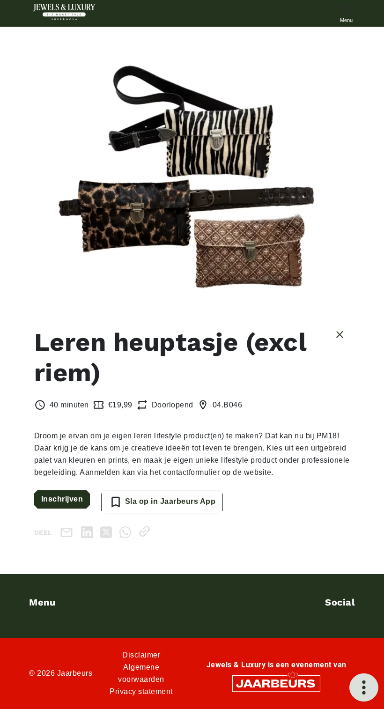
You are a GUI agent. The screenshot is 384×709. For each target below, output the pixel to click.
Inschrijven (62, 499)
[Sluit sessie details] (339, 333)
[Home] (64, 12)
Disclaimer (141, 655)
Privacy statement (141, 691)
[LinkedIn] (88, 531)
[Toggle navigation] (346, 13)
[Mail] (68, 532)
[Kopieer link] (146, 531)
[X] (108, 531)
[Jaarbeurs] (276, 683)
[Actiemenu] (363, 687)
